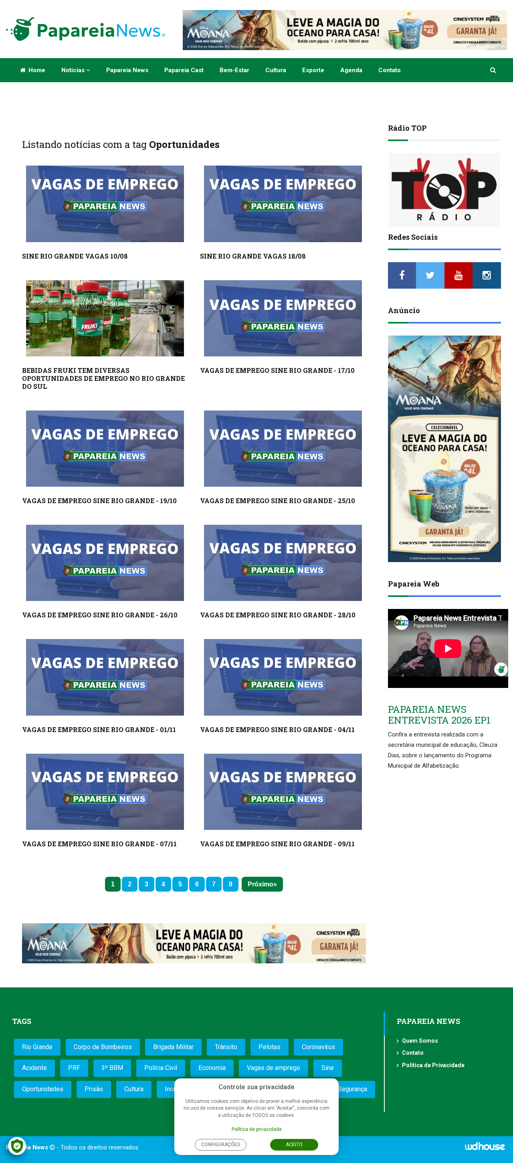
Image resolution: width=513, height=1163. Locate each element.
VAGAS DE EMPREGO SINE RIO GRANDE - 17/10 (277, 370)
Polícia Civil (160, 1068)
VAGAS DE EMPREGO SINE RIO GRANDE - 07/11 (99, 843)
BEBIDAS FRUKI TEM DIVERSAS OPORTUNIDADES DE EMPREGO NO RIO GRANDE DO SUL (103, 378)
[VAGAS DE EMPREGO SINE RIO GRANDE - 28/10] (283, 563)
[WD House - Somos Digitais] (485, 1149)
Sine (327, 1068)
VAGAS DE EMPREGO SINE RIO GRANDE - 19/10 (99, 500)
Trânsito (226, 1047)
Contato (389, 70)
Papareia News (127, 70)
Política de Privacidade (433, 1065)
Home (36, 70)
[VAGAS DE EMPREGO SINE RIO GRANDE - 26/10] (105, 563)
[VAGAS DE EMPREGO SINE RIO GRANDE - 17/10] (283, 318)
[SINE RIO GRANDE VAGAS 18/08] (283, 204)
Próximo (260, 884)
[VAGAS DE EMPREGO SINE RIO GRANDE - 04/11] (283, 677)
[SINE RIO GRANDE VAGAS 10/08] (105, 204)
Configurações (220, 1144)
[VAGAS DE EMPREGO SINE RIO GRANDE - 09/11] (283, 792)
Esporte (313, 70)
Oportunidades (42, 1089)
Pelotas (270, 1047)
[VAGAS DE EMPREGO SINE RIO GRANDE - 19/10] (105, 449)
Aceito (294, 1144)
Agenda (351, 70)
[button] (493, 70)
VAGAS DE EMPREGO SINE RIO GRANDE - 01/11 (99, 729)
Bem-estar (234, 70)
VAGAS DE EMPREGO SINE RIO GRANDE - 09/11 (277, 843)
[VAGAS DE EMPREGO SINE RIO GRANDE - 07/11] (105, 792)
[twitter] (430, 275)
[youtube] (458, 275)
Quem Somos (420, 1041)
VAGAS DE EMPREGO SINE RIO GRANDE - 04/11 (277, 729)
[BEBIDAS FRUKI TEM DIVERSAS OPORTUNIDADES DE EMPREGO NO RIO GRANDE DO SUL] (105, 318)
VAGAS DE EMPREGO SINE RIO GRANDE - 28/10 (277, 615)
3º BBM (112, 1068)
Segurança (352, 1089)
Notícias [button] (73, 70)
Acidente (34, 1068)
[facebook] (402, 275)
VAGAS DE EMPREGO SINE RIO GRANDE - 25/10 (277, 500)
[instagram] (487, 275)
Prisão (94, 1089)
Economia (212, 1068)
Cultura (275, 70)
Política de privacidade (257, 1129)
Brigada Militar (173, 1047)
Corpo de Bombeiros (103, 1047)
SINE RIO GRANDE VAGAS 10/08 (75, 256)
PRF (74, 1068)
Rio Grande (37, 1047)
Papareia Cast (184, 70)
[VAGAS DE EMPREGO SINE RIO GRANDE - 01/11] (105, 677)
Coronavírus (318, 1047)
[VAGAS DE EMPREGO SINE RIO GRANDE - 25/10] (283, 449)
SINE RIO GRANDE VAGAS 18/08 (253, 256)
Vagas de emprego (273, 1068)
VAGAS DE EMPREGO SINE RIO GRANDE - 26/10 (100, 615)
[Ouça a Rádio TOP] (444, 190)
